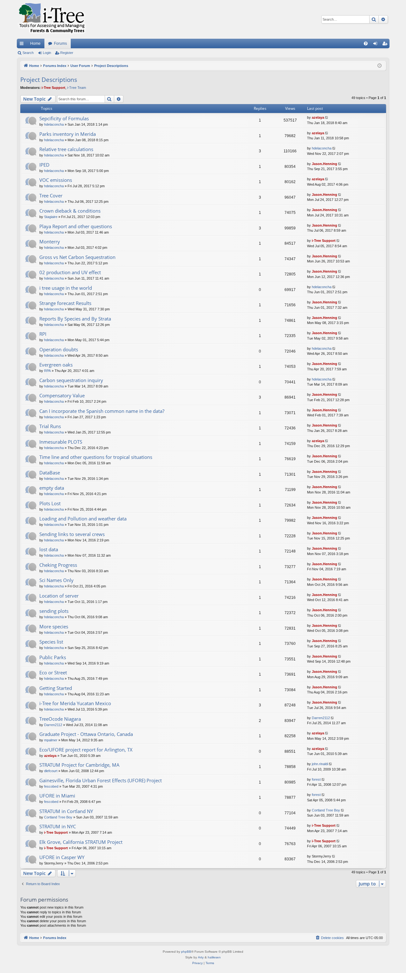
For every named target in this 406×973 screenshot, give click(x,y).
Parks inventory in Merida (67, 134)
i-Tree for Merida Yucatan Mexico (75, 703)
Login (47, 53)
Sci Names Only (56, 580)
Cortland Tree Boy (58, 817)
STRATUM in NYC (57, 826)
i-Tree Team (76, 87)
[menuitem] (365, 43)
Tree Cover (50, 195)
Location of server (59, 595)
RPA (47, 371)
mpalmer (50, 740)
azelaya (318, 117)
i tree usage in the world (65, 288)
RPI (42, 334)
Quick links (22, 44)
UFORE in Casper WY (61, 857)
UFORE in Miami (57, 795)
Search (28, 53)
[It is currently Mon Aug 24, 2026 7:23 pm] (379, 66)
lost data (48, 549)
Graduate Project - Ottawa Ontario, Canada (86, 734)
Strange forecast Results (65, 303)
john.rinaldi (320, 764)
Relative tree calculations (66, 149)
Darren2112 (53, 725)
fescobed (51, 786)
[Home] (52, 19)
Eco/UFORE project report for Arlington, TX (86, 749)
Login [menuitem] (376, 44)
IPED (44, 165)
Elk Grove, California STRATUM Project (80, 842)
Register (66, 53)
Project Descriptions (48, 80)
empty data (51, 488)
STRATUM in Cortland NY (66, 811)
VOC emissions (55, 180)
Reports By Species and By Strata (75, 318)
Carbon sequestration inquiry (71, 380)
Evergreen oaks (56, 364)
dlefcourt (50, 771)
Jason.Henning (324, 164)
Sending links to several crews (72, 534)
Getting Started (55, 688)
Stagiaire (50, 217)
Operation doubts (58, 349)
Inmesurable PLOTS (60, 442)
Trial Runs (50, 426)
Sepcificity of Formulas (64, 118)
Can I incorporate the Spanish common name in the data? (101, 411)
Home (35, 43)
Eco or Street (53, 672)
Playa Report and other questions (75, 226)
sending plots (54, 611)
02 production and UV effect (70, 272)
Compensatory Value (62, 395)
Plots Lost (50, 503)
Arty (201, 957)
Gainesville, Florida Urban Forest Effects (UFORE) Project (100, 780)
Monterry (49, 241)
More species (53, 626)
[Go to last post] (327, 117)
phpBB (186, 951)
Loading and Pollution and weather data (83, 518)
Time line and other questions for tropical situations (95, 457)
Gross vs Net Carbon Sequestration (77, 257)
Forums (60, 43)
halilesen (214, 957)
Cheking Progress (58, 565)
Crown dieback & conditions (70, 211)
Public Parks (52, 657)
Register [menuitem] (386, 44)
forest (316, 779)
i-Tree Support (53, 87)
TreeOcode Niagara (60, 719)
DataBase (49, 472)
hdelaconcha (54, 124)
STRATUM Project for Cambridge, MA (79, 765)
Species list (51, 642)
